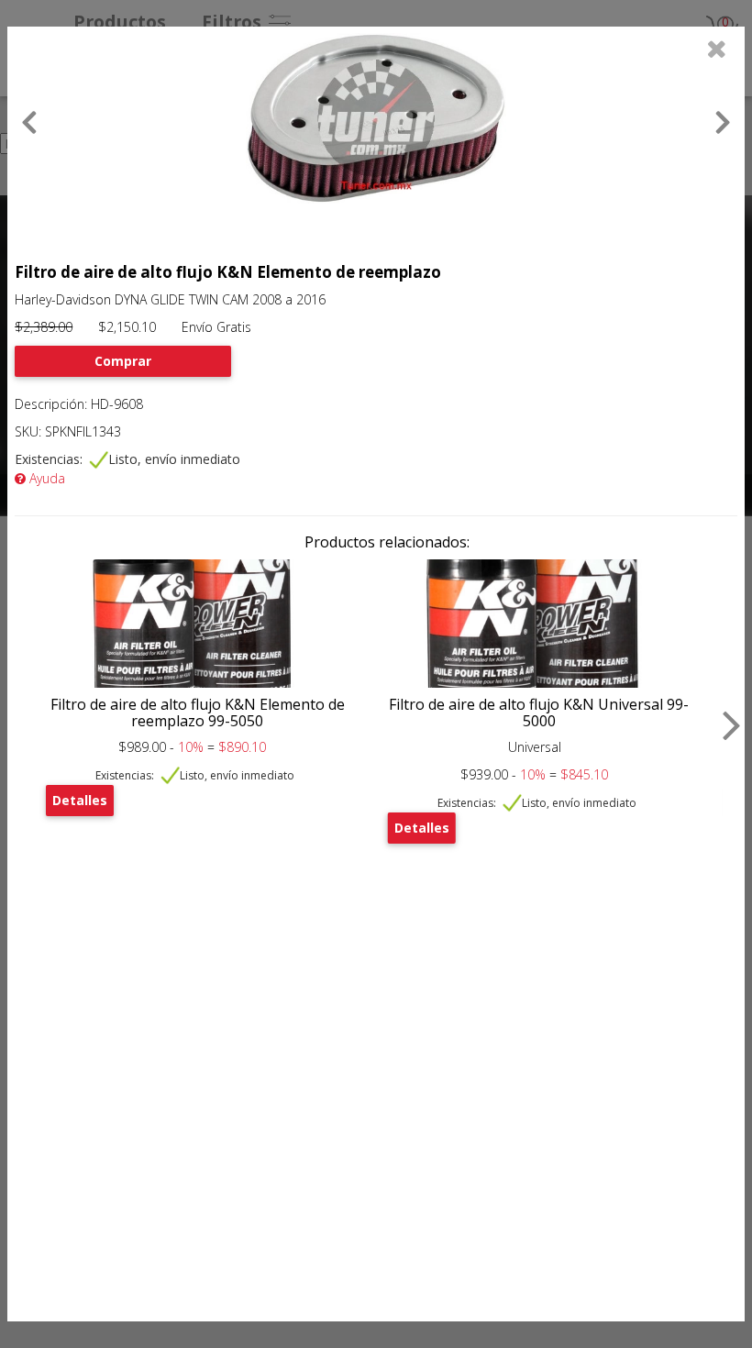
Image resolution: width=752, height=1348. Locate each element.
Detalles (79, 800)
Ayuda (45, 478)
